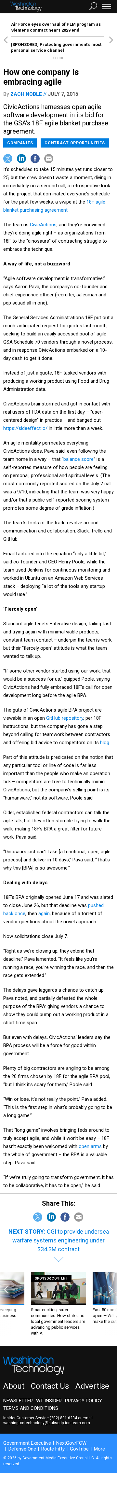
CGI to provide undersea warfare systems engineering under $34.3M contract (60, 1240)
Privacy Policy (83, 1401)
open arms (90, 1146)
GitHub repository (64, 718)
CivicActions (43, 225)
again (44, 913)
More (99, 1449)
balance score (78, 459)
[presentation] (6, 1304)
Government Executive (27, 1443)
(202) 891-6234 (63, 1418)
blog (104, 742)
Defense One (22, 1449)
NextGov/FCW (71, 1443)
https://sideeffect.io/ (25, 428)
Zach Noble (26, 94)
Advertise (92, 1386)
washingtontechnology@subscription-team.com (46, 1423)
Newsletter (18, 1401)
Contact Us (50, 1386)
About (13, 1386)
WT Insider (49, 1401)
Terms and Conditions (30, 1408)
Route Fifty (53, 1449)
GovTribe (79, 1449)
